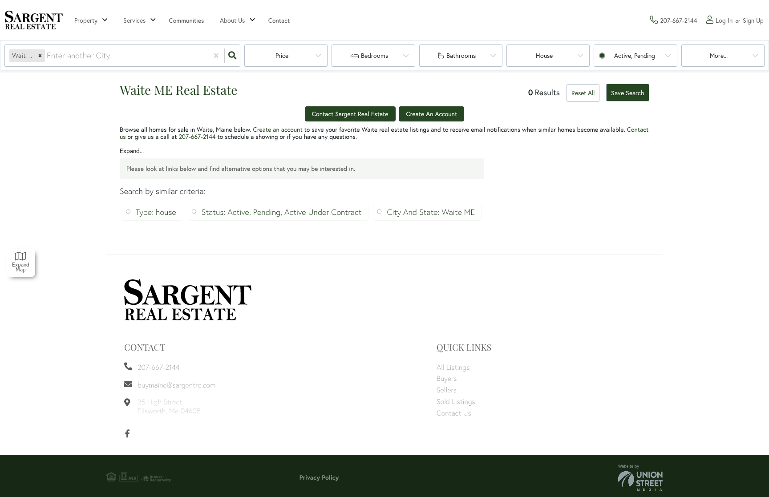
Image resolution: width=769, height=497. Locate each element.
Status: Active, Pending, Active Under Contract (282, 212)
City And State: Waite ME (431, 212)
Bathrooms (461, 55)
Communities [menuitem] (186, 20)
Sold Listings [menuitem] (456, 401)
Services (134, 20)
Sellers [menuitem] (447, 389)
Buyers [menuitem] (447, 378)
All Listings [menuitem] (453, 367)
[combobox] (48, 55)
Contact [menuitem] (279, 20)
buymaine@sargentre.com (176, 384)
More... (719, 55)
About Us (232, 20)
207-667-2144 (196, 136)
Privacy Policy (319, 477)
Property (85, 20)
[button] (40, 55)
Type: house (156, 212)
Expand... (132, 150)
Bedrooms (374, 55)
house (544, 55)
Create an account (278, 129)
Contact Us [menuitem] (454, 412)
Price (281, 55)
